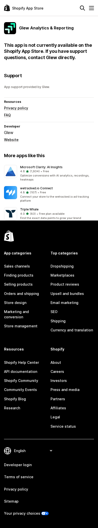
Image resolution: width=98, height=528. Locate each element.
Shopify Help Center (21, 362)
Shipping (58, 321)
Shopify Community (21, 380)
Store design (15, 302)
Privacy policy (16, 108)
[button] (49, 173)
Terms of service (18, 477)
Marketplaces (62, 275)
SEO (54, 312)
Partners (58, 399)
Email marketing (64, 302)
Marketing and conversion (16, 314)
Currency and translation (72, 330)
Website (11, 140)
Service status (63, 426)
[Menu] (91, 8)
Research (12, 408)
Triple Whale (29, 209)
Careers (57, 371)
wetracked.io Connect (36, 188)
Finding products (18, 275)
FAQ (7, 115)
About (56, 362)
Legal (55, 417)
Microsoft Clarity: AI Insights (41, 167)
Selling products (18, 284)
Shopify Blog (15, 399)
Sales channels (17, 266)
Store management (20, 326)
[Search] (82, 8)
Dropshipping (62, 266)
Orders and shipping (21, 293)
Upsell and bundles (67, 293)
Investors (59, 380)
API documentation (20, 371)
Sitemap (11, 501)
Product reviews (65, 284)
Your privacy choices (22, 513)
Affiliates (58, 408)
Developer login (18, 465)
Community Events (20, 389)
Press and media (65, 389)
